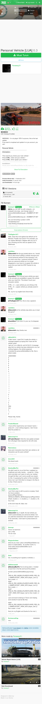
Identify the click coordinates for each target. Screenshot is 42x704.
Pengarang (18, 207)
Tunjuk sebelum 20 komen (21, 230)
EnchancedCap (13, 618)
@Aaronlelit (12, 253)
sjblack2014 (12, 337)
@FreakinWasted (13, 439)
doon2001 (11, 459)
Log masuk (17, 628)
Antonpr (11, 527)
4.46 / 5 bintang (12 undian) (8, 133)
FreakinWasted (13, 424)
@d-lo (10, 209)
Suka (17, 129)
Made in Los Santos (7, 698)
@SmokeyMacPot (14, 567)
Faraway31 (16, 65)
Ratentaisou (12, 448)
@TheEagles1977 (14, 301)
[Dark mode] (36, 2)
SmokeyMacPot (13, 468)
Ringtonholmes (13, 540)
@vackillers (12, 276)
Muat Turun (22, 55)
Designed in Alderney (7, 696)
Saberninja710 (13, 437)
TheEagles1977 (13, 234)
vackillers (11, 251)
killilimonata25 (13, 565)
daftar (26, 628)
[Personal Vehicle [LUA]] (21, 114)
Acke (9, 555)
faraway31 (11, 207)
